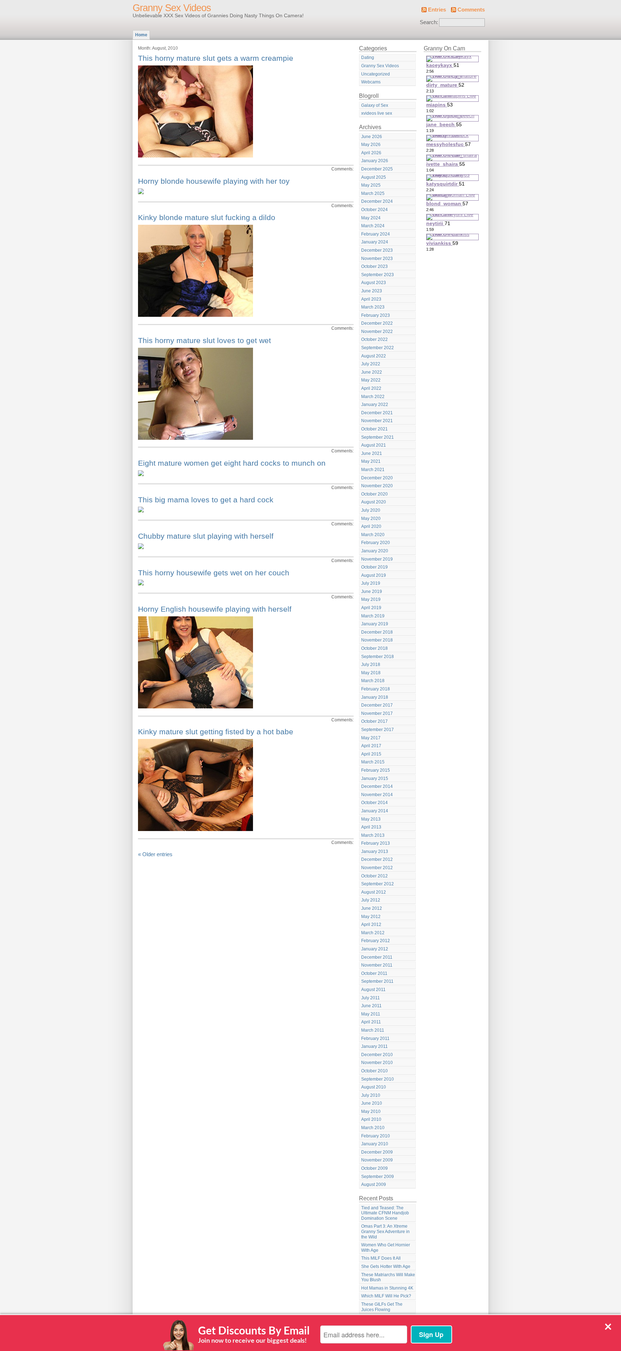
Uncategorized (375, 74)
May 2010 (371, 1111)
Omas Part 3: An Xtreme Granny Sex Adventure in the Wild (385, 1231)
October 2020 (374, 494)
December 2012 (377, 859)
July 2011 (370, 997)
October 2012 (374, 875)
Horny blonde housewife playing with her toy (214, 181)
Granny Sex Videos (172, 8)
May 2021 (371, 461)
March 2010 (373, 1127)
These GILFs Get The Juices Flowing (381, 1307)
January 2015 (374, 778)
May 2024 (371, 217)
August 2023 (373, 282)
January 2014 (374, 810)
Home (141, 34)
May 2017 (371, 737)
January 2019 (374, 623)
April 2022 (371, 388)
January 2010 (374, 1143)
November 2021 (377, 420)
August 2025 (373, 177)
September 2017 (377, 729)
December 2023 (377, 250)
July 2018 (370, 664)
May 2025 (371, 185)
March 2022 (373, 396)
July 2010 (370, 1095)
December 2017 (377, 705)
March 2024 (373, 225)
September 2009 (377, 1176)
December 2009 (377, 1152)
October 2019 (374, 567)
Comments (471, 10)
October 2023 (374, 266)
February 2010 (375, 1135)
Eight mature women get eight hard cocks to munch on (232, 463)
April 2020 (371, 526)
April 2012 (371, 924)
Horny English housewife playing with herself (214, 609)
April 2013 (371, 827)
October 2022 (374, 339)
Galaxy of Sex (374, 105)
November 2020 (377, 485)
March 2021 (373, 469)
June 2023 (371, 290)
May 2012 (371, 916)
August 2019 (373, 575)
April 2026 (371, 152)
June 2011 (371, 1005)
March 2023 (373, 307)
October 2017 (374, 721)
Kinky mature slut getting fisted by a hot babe (215, 731)
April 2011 (371, 1021)
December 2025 (377, 169)
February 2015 (375, 770)
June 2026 (371, 136)
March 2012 (373, 932)
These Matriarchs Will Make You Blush (388, 1277)
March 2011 (372, 1030)
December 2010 (377, 1054)
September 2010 (377, 1079)
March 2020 (373, 534)
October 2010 (374, 1070)
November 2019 (377, 559)
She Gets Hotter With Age (385, 1266)
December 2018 (377, 632)
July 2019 (370, 583)
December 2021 (377, 412)
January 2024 (374, 242)
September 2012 (377, 883)
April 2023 (371, 299)
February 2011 (375, 1038)
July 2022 (370, 363)
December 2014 (377, 786)
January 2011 (374, 1046)
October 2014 (374, 802)
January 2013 (374, 851)
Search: (429, 22)
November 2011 (376, 965)
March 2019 (373, 616)
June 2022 (371, 372)
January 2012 (374, 948)
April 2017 (371, 745)
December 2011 (376, 957)
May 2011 (370, 1014)
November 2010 (377, 1062)
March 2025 (373, 193)
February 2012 (375, 940)
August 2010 (373, 1087)
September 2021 (377, 437)
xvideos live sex (376, 113)
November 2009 (377, 1160)
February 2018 (375, 689)
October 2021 (374, 429)
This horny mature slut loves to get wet (204, 340)
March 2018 (373, 680)
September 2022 (377, 347)
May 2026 (371, 144)
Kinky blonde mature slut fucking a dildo (206, 217)
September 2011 (377, 981)
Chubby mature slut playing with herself (205, 536)
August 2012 (373, 892)
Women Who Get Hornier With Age (385, 1247)
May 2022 (371, 380)
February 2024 (375, 234)
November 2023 (377, 258)
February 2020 (375, 542)
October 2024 (374, 209)
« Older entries (155, 854)
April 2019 (371, 607)
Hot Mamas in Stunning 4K (387, 1288)
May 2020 (371, 518)
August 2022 (373, 356)
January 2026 (374, 160)
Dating (367, 57)
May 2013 (371, 819)
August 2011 (373, 989)
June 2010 (371, 1103)
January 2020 (374, 550)
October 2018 (374, 648)
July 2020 (370, 510)
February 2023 (375, 315)
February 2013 (375, 843)
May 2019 (371, 599)
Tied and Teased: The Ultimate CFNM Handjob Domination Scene (385, 1213)
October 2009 (374, 1168)
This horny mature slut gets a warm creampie (215, 58)
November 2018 (377, 640)
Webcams (371, 82)
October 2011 (374, 973)
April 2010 (371, 1119)
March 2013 (373, 835)
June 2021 (371, 453)
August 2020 (373, 502)
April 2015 (371, 754)
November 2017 (377, 713)
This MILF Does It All (381, 1258)
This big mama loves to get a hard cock (205, 500)
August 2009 (373, 1184)
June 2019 (371, 591)
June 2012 (371, 908)
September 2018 (377, 656)
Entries (437, 10)
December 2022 (377, 323)
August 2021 (373, 445)
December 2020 (377, 477)
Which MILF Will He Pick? (386, 1295)
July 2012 (370, 900)
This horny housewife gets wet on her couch (213, 573)
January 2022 (374, 404)
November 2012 (377, 867)
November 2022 (377, 331)
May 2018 (371, 672)
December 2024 (377, 201)
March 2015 (373, 761)
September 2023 (377, 274)
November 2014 (377, 794)
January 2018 (374, 697)
